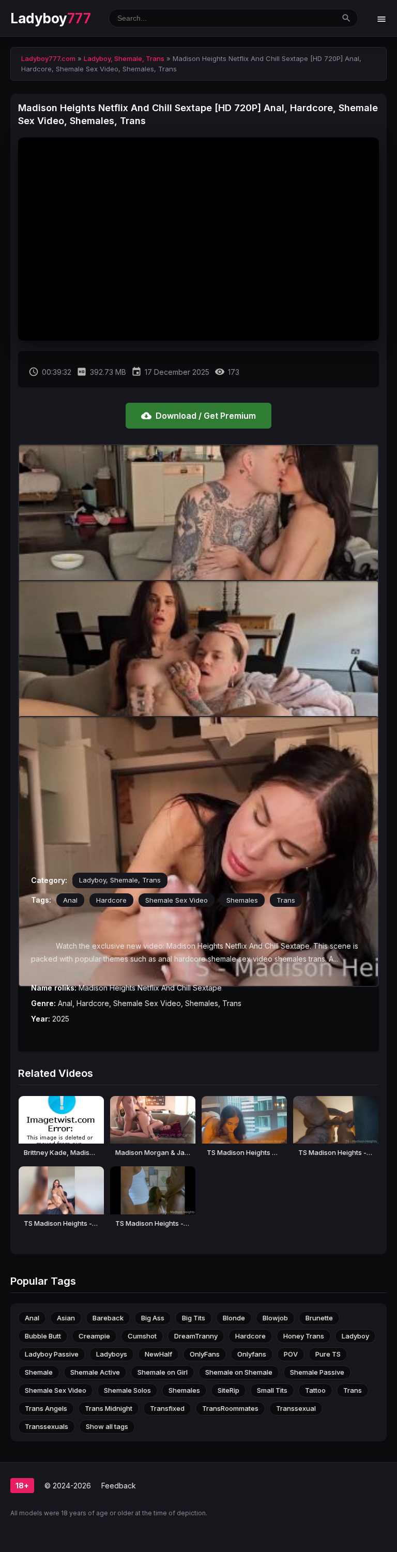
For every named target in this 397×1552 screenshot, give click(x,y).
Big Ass (152, 1318)
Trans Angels (46, 1408)
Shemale (39, 1372)
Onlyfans (251, 1354)
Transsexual (296, 1408)
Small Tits (272, 1390)
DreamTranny (196, 1336)
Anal (70, 900)
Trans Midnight (108, 1408)
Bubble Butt (43, 1336)
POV (291, 1354)
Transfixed (167, 1408)
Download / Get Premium (198, 415)
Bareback (108, 1318)
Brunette (319, 1318)
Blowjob (275, 1318)
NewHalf (158, 1354)
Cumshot (142, 1336)
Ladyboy (50, 18)
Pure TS (328, 1354)
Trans (286, 900)
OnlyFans (205, 1354)
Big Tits (193, 1318)
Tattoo (315, 1390)
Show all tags (107, 1426)
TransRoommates (230, 1408)
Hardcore (111, 900)
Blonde (234, 1318)
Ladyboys (111, 1354)
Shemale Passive (317, 1372)
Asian (66, 1318)
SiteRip (228, 1390)
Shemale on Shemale (238, 1372)
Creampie (94, 1336)
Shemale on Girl (163, 1372)
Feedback (118, 1485)
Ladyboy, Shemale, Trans (120, 880)
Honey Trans (303, 1336)
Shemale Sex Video (176, 900)
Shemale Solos (127, 1390)
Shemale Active (95, 1372)
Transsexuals (46, 1426)
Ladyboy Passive (52, 1354)
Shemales (242, 900)
